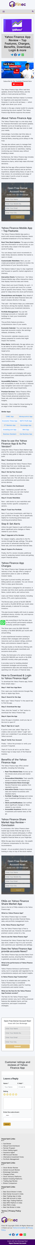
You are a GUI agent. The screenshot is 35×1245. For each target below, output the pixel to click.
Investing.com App (9, 429)
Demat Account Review (11, 1170)
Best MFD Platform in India (12, 1203)
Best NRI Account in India (12, 1198)
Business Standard (9, 434)
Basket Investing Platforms (12, 1179)
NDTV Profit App (26, 421)
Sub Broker (7, 1144)
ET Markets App (9, 425)
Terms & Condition (19, 1228)
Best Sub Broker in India (11, 1207)
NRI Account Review (10, 1155)
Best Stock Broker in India (12, 1192)
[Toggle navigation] (16, 11)
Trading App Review (10, 1181)
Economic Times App (9, 421)
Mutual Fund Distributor (11, 1146)
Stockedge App (25, 425)
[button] (32, 11)
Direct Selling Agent (10, 1150)
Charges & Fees (8, 1174)
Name (6, 1083)
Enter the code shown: (11, 1112)
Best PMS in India (9, 1205)
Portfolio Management (11, 1159)
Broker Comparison (10, 1183)
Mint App (26, 429)
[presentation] (2, 71)
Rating (5, 1091)
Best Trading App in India (12, 1196)
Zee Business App (26, 434)
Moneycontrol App (25, 416)
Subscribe (18, 84)
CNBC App (10, 416)
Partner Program (9, 1148)
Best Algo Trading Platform (12, 1200)
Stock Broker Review (10, 1168)
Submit (18, 217)
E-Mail (20, 1083)
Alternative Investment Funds (13, 1157)
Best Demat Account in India (13, 1194)
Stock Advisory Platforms (12, 1176)
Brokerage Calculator (10, 1172)
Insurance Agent (9, 1152)
